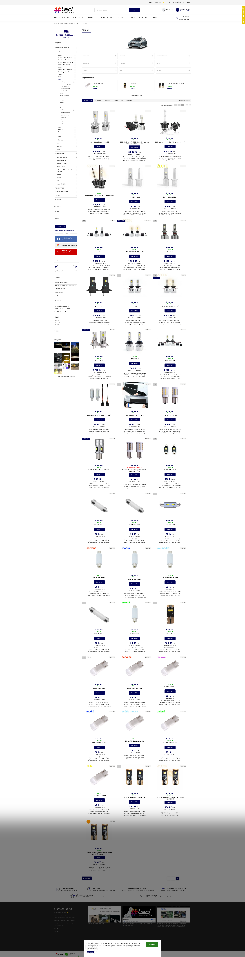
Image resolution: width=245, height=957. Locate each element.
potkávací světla (62, 157)
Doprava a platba (59, 925)
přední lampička (65, 112)
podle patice (59, 188)
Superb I (60, 67)
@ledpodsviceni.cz (60, 300)
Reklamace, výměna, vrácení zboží (64, 920)
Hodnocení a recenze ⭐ (157, 2)
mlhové (62, 100)
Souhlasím (152, 945)
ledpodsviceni (59, 292)
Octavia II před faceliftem (65, 57)
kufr (62, 123)
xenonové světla (64, 95)
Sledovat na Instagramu (67, 376)
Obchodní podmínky (174, 2)
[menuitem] (62, 17)
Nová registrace (60, 230)
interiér (62, 109)
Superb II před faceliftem (65, 69)
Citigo (59, 136)
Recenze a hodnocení (62, 309)
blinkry (62, 102)
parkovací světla (62, 163)
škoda (59, 52)
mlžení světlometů (61, 311)
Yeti (59, 134)
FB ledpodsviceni (60, 288)
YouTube (57, 296)
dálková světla (61, 160)
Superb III (60, 74)
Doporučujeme (88, 100)
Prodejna (56, 931)
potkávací (62, 82)
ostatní (57, 195)
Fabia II (60, 127)
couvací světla (61, 184)
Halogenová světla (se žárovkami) (66, 85)
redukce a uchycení (62, 192)
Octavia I (60, 55)
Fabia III (60, 129)
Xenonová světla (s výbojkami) (66, 89)
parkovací (62, 98)
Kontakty (56, 928)
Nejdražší (107, 100)
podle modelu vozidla (62, 48)
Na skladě (67, 271)
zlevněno (58, 199)
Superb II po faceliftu (64, 72)
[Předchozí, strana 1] (173, 878)
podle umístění (60, 153)
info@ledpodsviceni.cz (61, 282)
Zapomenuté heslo (70, 230)
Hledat (134, 10)
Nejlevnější (98, 100)
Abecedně (129, 100)
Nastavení (90, 952)
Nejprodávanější (118, 100)
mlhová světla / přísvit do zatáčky (64, 170)
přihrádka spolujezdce (64, 118)
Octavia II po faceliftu (64, 60)
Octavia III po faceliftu (64, 64)
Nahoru (87, 878)
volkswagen (60, 140)
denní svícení (61, 166)
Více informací (92, 948)
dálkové (62, 93)
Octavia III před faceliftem (65, 62)
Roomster (61, 132)
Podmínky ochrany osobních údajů (64, 917)
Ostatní (59, 149)
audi (58, 143)
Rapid (59, 76)
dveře (62, 121)
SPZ (61, 107)
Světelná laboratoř (61, 306)
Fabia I (60, 79)
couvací (62, 105)
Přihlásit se (61, 226)
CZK (188, 2)
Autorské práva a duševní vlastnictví (65, 923)
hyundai (59, 146)
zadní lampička (65, 115)
